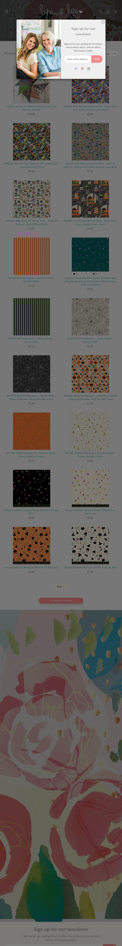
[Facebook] (75, 68)
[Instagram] (88, 68)
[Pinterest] (82, 68)
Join (97, 59)
